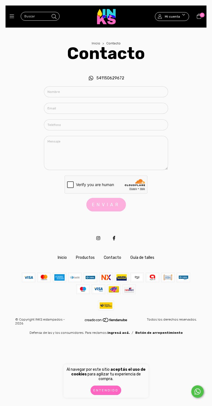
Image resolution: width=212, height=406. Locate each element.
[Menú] (13, 16)
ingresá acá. (118, 333)
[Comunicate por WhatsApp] (197, 391)
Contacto (112, 257)
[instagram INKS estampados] (98, 238)
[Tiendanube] (106, 321)
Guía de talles (142, 257)
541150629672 (110, 78)
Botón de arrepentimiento (159, 333)
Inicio (96, 43)
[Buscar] (54, 17)
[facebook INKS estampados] (114, 238)
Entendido (105, 390)
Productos (85, 257)
